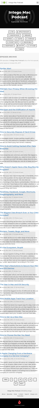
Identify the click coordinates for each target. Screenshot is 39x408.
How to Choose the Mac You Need (15, 335)
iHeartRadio (9, 45)
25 (15, 383)
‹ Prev (5, 379)
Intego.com (33, 394)
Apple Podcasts (24, 32)
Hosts (15, 394)
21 (25, 379)
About (3, 394)
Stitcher (33, 45)
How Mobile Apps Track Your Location (16, 299)
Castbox (9, 38)
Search (27, 394)
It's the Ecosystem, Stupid (11, 247)
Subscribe (20, 396)
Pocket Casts (13, 42)
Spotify (21, 45)
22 (30, 379)
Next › (22, 383)
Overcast (31, 38)
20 (20, 379)
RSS (12, 32)
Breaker (28, 35)
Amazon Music (15, 35)
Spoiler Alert (5, 68)
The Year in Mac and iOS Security (14, 284)
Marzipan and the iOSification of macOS (17, 110)
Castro (20, 38)
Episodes (9, 394)
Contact (20, 394)
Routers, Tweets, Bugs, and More (14, 231)
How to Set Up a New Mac (11, 317)
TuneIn (20, 49)
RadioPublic (28, 42)
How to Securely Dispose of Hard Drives (17, 132)
